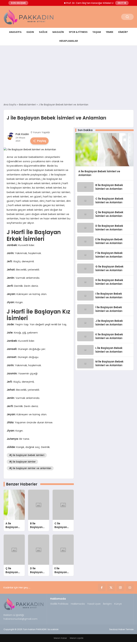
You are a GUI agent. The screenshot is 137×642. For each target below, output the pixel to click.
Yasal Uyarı (94, 603)
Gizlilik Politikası (59, 603)
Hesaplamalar (68, 41)
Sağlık (43, 32)
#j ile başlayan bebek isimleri (26, 455)
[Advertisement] (68, 74)
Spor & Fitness (78, 32)
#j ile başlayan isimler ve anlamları (30, 468)
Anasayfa (15, 32)
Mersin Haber (60, 638)
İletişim (107, 603)
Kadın (30, 32)
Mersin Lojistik (76, 638)
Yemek (109, 32)
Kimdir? (123, 32)
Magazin (58, 32)
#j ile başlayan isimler (22, 461)
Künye (118, 603)
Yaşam (97, 32)
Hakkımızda (78, 603)
